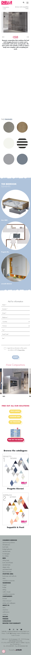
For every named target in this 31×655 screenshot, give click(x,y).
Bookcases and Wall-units (9, 576)
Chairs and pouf (7, 601)
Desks (4, 578)
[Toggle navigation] (27, 2)
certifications (6, 612)
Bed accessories (7, 571)
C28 (4, 9)
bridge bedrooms (7, 549)
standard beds (15, 416)
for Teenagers (6, 554)
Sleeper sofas (6, 567)
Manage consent (16, 633)
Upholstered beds (7, 569)
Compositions (6, 7)
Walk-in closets (6, 592)
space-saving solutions (9, 542)
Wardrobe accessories (9, 580)
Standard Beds (6, 565)
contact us (5, 614)
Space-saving (15, 411)
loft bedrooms (6, 545)
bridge (4, 587)
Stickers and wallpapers (9, 603)
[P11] (3, 37)
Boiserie (5, 598)
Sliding (4, 589)
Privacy (3, 633)
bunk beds (5, 547)
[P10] (27, 37)
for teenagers (15, 422)
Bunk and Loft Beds (8, 562)
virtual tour (5, 610)
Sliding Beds (6, 560)
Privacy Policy (21, 350)
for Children (6, 556)
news (4, 607)
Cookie (8, 633)
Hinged (4, 585)
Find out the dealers (15, 439)
